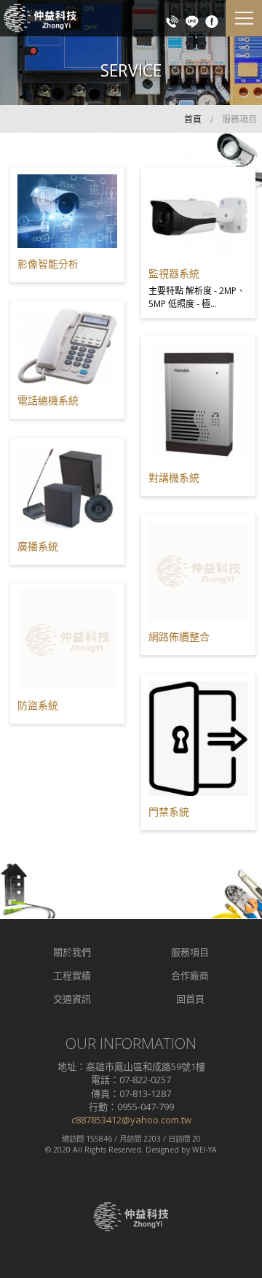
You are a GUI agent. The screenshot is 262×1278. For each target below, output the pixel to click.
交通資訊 (72, 998)
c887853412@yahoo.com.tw (131, 1119)
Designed (162, 1150)
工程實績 (72, 975)
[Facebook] (211, 20)
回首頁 (190, 998)
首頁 (193, 119)
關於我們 (72, 951)
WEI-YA (204, 1150)
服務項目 (190, 951)
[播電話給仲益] (172, 20)
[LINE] (192, 20)
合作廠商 (190, 975)
